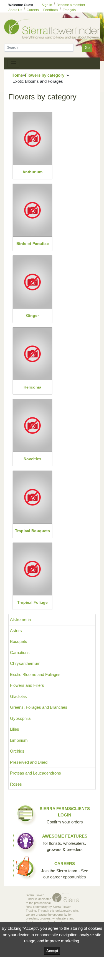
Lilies (14, 729)
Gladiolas (18, 696)
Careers (33, 10)
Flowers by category (45, 75)
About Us (15, 10)
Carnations (20, 652)
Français (69, 10)
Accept (52, 951)
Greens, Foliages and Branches (38, 707)
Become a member (71, 5)
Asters (16, 630)
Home (17, 75)
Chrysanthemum (25, 663)
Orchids (17, 751)
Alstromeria (20, 619)
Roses (16, 784)
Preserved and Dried (28, 762)
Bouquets (18, 641)
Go (87, 48)
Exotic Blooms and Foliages (35, 674)
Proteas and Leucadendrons (35, 773)
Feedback (50, 10)
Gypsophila (20, 718)
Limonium (19, 740)
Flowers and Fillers (27, 685)
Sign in (47, 5)
